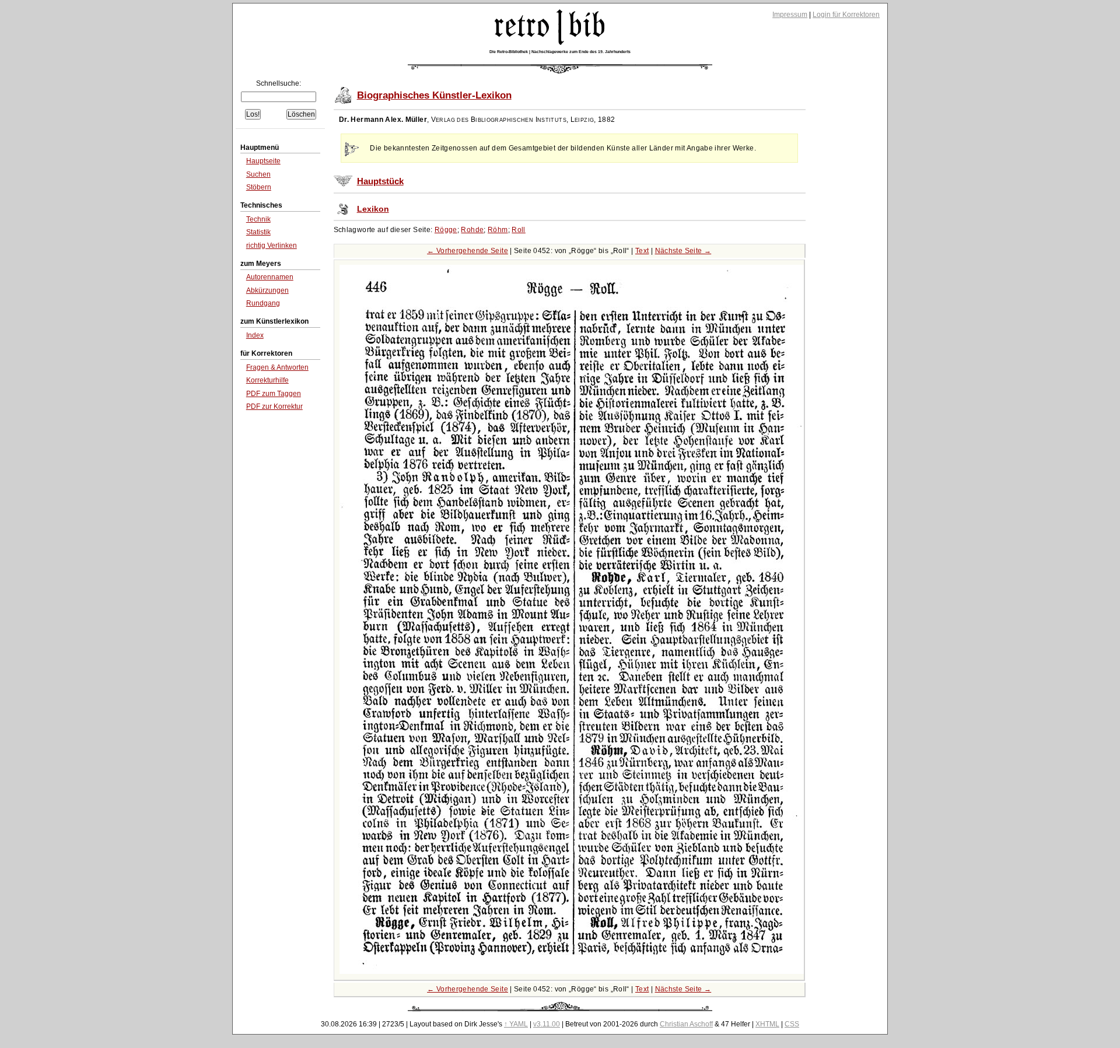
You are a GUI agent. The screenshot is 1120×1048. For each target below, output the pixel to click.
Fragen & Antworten (277, 367)
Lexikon (373, 209)
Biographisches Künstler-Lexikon (434, 95)
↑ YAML (516, 1024)
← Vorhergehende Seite (467, 251)
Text (642, 251)
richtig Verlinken (271, 245)
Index (255, 335)
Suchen (258, 174)
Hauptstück (380, 181)
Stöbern (258, 187)
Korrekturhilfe (267, 380)
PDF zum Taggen (273, 394)
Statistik (258, 232)
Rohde (472, 230)
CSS (792, 1024)
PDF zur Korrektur (274, 406)
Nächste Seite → (683, 251)
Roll (519, 230)
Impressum (789, 14)
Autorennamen (269, 277)
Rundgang (263, 303)
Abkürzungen (267, 290)
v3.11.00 (546, 1024)
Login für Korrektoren (846, 14)
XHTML (767, 1024)
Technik (258, 219)
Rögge (446, 230)
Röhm (498, 230)
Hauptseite (263, 161)
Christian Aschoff (686, 1024)
